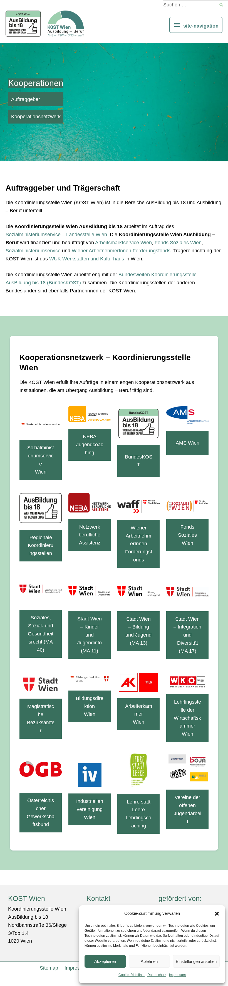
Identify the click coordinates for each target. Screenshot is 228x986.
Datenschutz (156, 975)
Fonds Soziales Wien (178, 242)
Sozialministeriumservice (33, 250)
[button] (217, 913)
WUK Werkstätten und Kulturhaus (86, 259)
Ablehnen (149, 961)
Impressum (177, 975)
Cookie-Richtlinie (131, 975)
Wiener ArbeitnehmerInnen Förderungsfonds (121, 250)
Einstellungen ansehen (196, 961)
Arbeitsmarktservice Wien (123, 242)
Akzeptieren (105, 961)
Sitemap (49, 968)
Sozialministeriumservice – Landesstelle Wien (56, 234)
